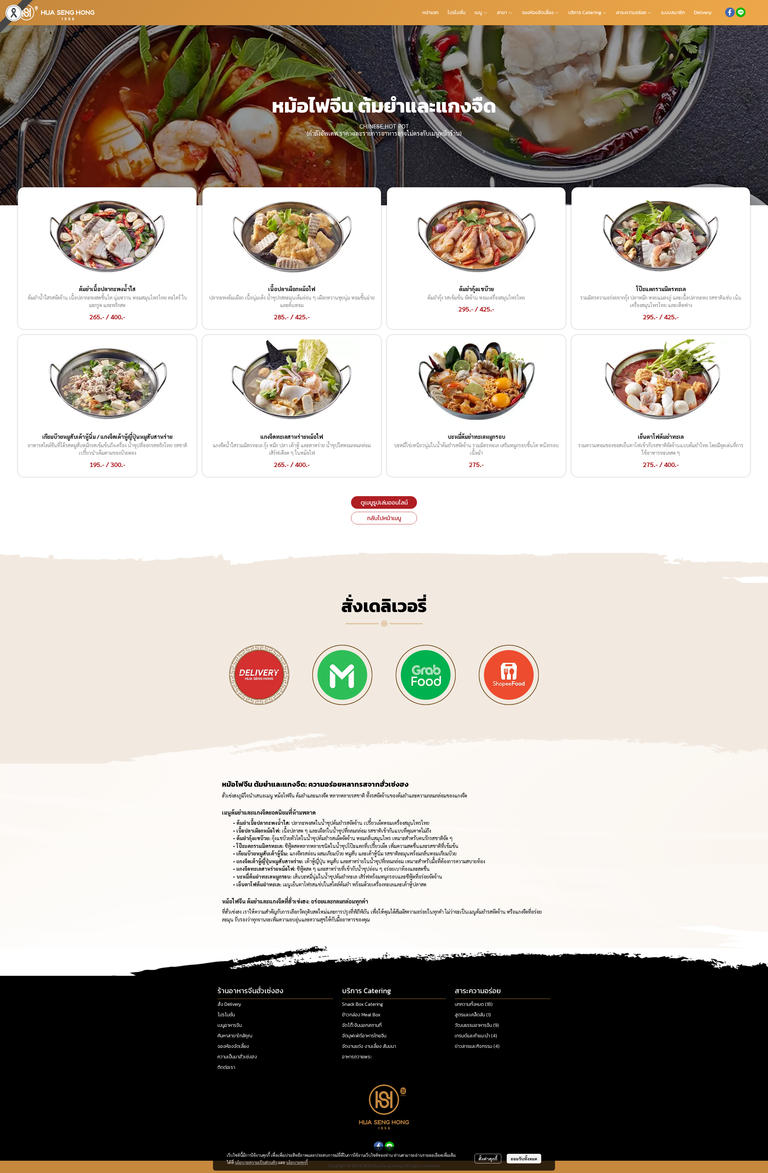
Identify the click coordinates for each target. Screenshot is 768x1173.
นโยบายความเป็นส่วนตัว (256, 1162)
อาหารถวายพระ (357, 1056)
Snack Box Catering (362, 1004)
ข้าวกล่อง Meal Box (361, 1014)
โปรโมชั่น (226, 1014)
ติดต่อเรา (226, 1067)
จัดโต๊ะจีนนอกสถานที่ (362, 1025)
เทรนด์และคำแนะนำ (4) (476, 1035)
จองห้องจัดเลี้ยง (233, 1046)
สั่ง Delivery (229, 1004)
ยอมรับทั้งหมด (524, 1158)
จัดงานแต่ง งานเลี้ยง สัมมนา (369, 1046)
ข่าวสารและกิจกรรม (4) (477, 1046)
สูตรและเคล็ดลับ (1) (473, 1014)
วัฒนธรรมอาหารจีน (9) (477, 1025)
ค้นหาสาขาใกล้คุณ (235, 1035)
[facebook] (730, 12)
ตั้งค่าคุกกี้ (487, 1158)
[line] (741, 12)
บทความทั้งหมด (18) (474, 1004)
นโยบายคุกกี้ (297, 1162)
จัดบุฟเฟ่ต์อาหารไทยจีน (364, 1035)
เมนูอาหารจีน (230, 1025)
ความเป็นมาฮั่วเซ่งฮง (237, 1056)
